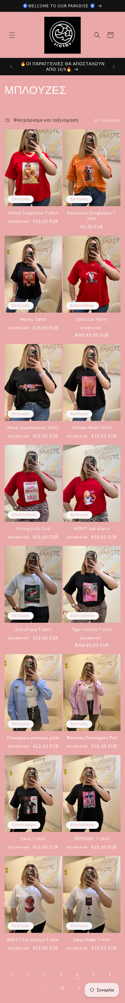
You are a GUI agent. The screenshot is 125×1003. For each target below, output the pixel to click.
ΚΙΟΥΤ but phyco (92, 528)
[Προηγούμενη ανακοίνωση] (11, 66)
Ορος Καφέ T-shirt (91, 939)
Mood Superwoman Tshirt (33, 427)
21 (62, 987)
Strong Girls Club (33, 528)
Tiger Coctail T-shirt (92, 629)
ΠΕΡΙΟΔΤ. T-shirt (92, 838)
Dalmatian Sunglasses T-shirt (92, 215)
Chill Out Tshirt (91, 319)
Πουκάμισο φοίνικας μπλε (33, 737)
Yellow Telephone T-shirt (33, 213)
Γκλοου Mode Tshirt (92, 427)
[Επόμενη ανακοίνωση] (113, 66)
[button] (12, 35)
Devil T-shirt (33, 838)
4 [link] (77, 975)
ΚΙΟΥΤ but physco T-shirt (33, 939)
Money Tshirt (33, 319)
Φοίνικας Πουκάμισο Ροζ (91, 737)
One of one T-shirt (33, 629)
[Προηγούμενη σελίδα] (12, 974)
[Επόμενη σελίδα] (79, 988)
